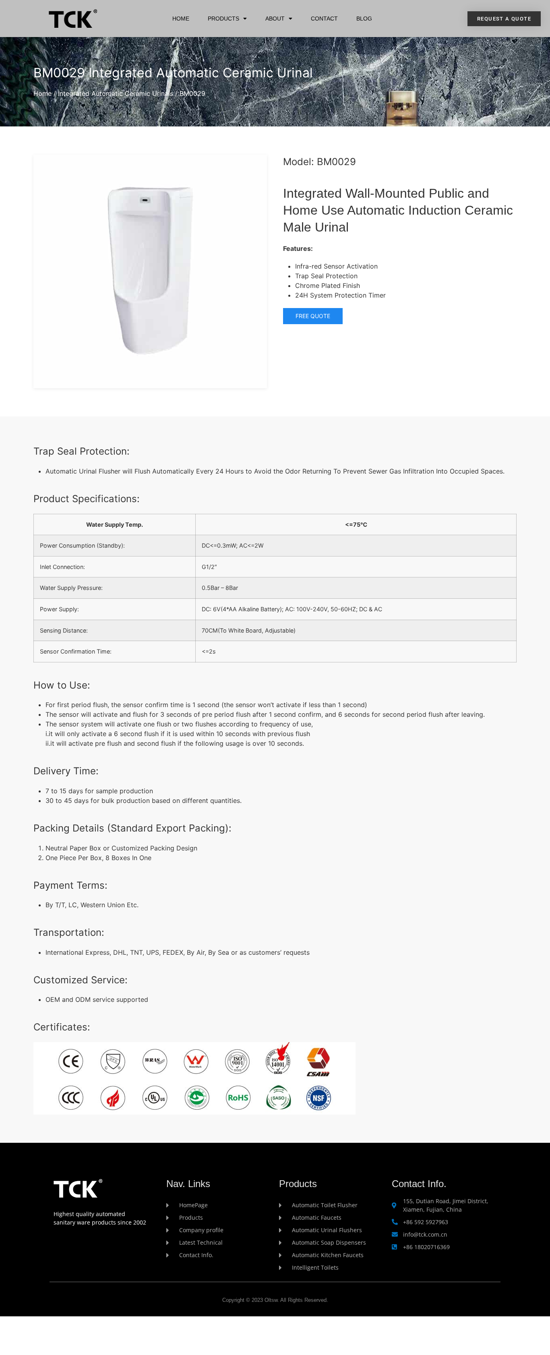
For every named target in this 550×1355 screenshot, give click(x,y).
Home (180, 18)
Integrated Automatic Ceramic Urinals (115, 93)
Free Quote (313, 315)
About (275, 18)
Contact (324, 18)
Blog (364, 18)
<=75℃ (356, 525)
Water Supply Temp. (114, 525)
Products (223, 18)
